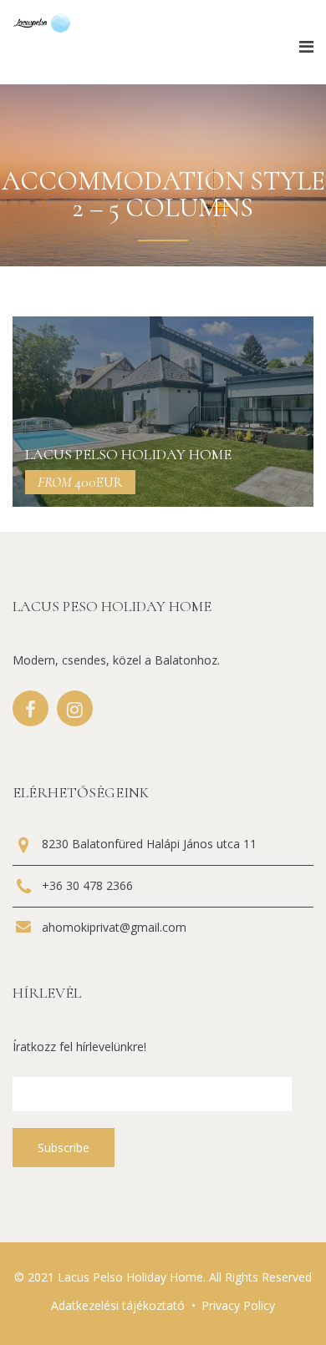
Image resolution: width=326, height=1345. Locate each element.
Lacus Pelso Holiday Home (128, 454)
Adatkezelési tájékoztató (118, 1305)
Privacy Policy (238, 1305)
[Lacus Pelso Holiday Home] (163, 411)
